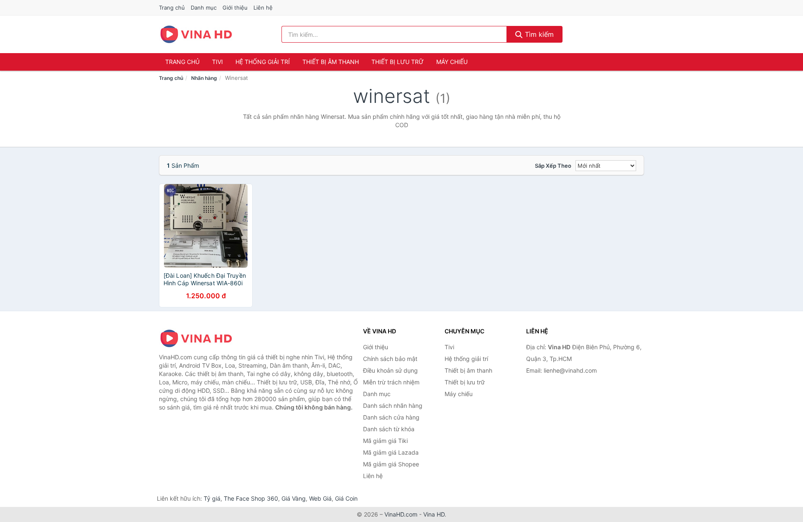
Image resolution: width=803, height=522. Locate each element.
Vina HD (434, 514)
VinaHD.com (400, 514)
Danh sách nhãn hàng (392, 405)
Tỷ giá (212, 498)
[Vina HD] (201, 338)
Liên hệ (263, 7)
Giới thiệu (235, 7)
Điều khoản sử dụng (390, 370)
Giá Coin (346, 498)
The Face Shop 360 (251, 498)
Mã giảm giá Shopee (391, 464)
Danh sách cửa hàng (391, 417)
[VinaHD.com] (196, 34)
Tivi (217, 61)
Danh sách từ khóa (388, 428)
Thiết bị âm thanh (330, 61)
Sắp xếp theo (553, 165)
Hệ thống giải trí (262, 61)
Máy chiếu (452, 61)
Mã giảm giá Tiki (385, 440)
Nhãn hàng (204, 78)
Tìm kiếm (538, 34)
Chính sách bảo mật (390, 358)
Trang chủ (172, 7)
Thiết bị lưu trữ (397, 61)
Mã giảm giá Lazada (391, 452)
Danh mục (204, 7)
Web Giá (320, 498)
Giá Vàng (293, 498)
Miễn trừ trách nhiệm (391, 382)
